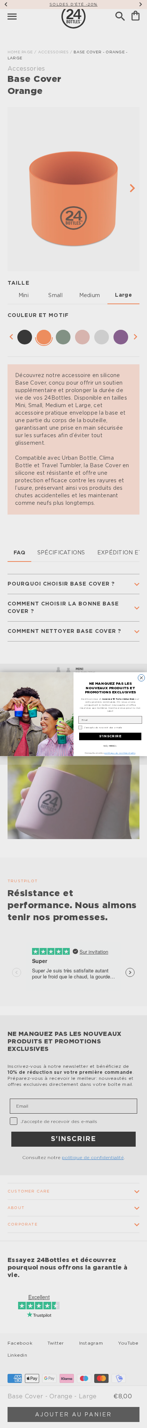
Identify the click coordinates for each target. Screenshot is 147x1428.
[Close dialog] (141, 677)
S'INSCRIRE (110, 736)
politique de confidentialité (119, 753)
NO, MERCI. (110, 745)
